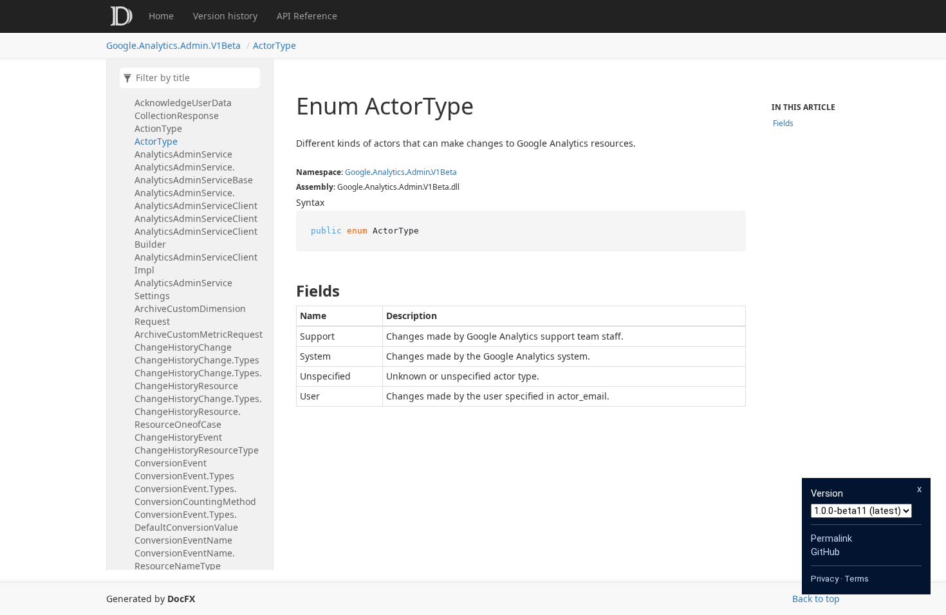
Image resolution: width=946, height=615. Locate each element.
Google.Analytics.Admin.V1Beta (173, 45)
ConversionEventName (183, 540)
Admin (418, 172)
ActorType (274, 45)
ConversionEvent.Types (184, 476)
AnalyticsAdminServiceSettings (183, 289)
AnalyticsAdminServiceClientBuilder (195, 237)
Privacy (825, 578)
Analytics (389, 172)
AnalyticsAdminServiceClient (195, 218)
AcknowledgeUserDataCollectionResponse (183, 109)
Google (358, 172)
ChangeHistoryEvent (178, 437)
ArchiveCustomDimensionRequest (190, 314)
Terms (856, 578)
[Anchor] (285, 290)
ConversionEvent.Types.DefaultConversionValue (186, 520)
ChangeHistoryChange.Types (196, 360)
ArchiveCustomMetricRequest (198, 334)
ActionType (158, 128)
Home (161, 16)
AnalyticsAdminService (183, 154)
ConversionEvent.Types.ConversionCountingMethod (195, 495)
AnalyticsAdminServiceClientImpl (195, 263)
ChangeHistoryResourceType (196, 450)
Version (827, 493)
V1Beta (444, 172)
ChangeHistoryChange (183, 347)
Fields (783, 123)
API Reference (307, 16)
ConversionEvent (170, 463)
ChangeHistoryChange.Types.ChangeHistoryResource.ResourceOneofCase (198, 411)
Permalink (831, 538)
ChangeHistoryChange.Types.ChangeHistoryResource (198, 379)
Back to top (816, 598)
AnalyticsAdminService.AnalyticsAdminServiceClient (195, 199)
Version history (225, 16)
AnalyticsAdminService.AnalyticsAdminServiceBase (193, 173)
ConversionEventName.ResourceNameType (184, 559)
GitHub (825, 552)
